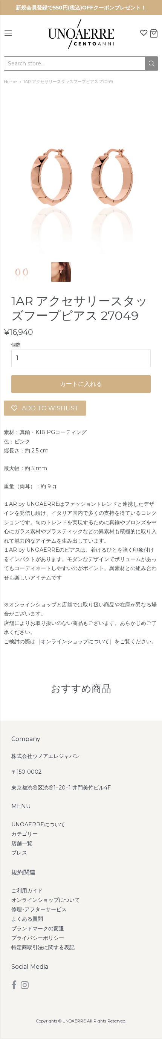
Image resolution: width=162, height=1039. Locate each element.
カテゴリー (24, 833)
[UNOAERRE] (81, 34)
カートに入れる (81, 383)
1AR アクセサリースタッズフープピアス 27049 (68, 81)
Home (10, 81)
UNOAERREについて (38, 824)
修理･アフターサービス (39, 909)
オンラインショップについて (75, 641)
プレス (19, 852)
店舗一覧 (21, 843)
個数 (15, 344)
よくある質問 (27, 918)
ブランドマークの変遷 (37, 928)
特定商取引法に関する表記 (43, 947)
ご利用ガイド (27, 890)
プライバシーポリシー (37, 938)
